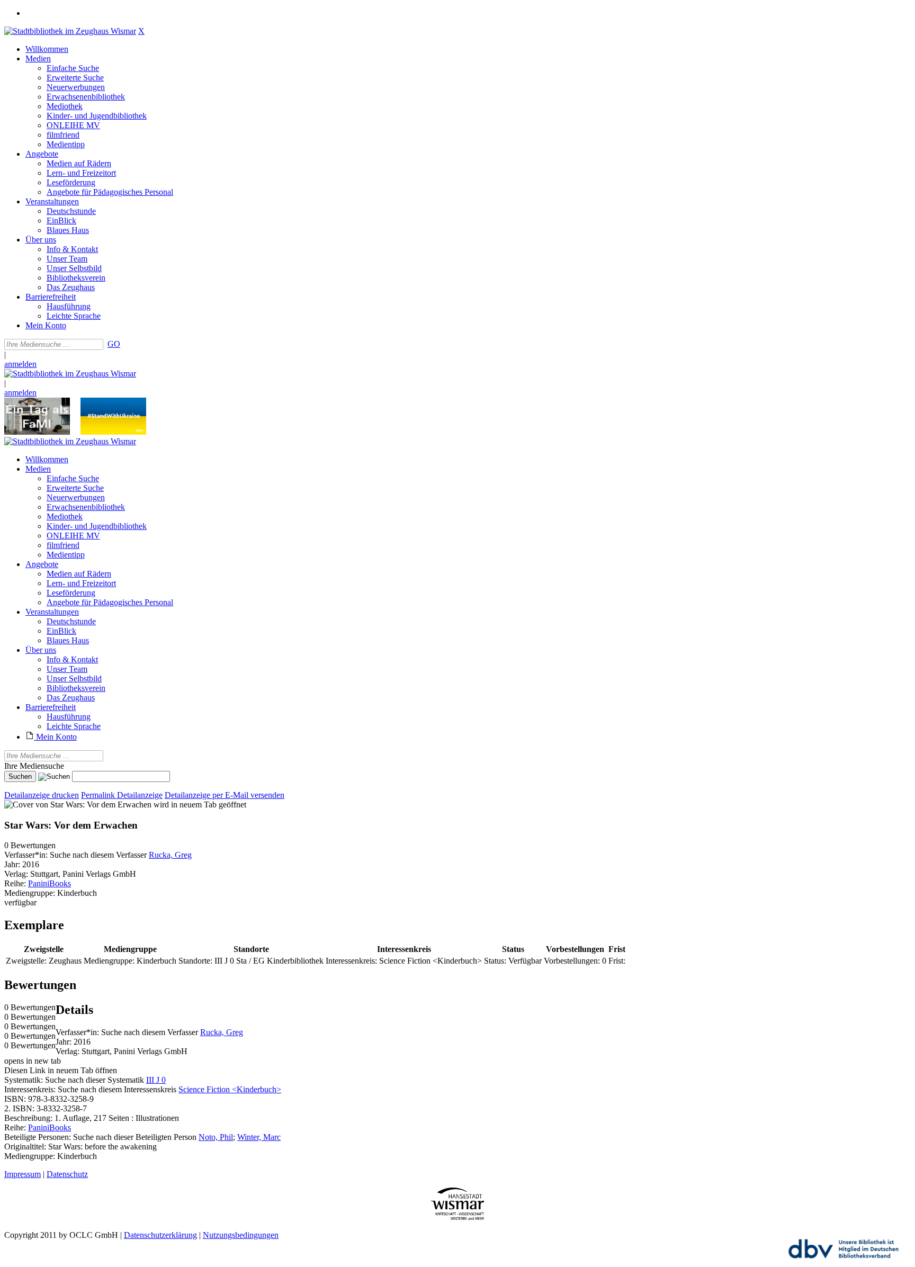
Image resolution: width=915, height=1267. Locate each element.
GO (113, 343)
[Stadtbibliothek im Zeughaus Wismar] (70, 30)
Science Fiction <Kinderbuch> (229, 1089)
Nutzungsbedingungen (241, 1234)
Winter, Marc (259, 1137)
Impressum (22, 1174)
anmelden (20, 364)
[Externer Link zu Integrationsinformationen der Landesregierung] (113, 431)
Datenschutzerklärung (160, 1234)
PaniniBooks (49, 883)
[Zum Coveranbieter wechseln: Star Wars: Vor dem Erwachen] (77, 804)
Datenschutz (67, 1174)
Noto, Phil (216, 1137)
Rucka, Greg (170, 854)
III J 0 (156, 1079)
